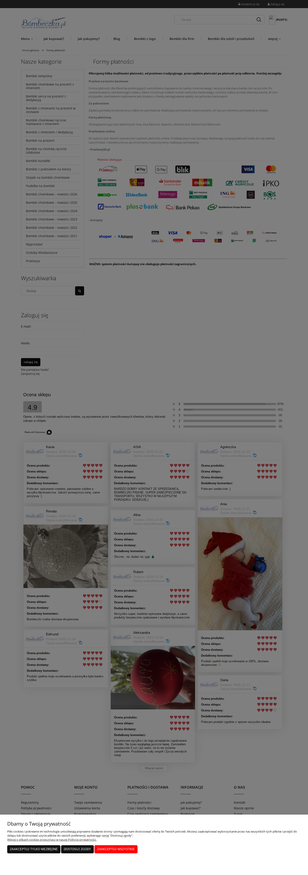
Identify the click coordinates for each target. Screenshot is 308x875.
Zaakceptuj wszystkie (116, 849)
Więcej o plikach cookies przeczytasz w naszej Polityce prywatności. (52, 840)
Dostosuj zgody (77, 849)
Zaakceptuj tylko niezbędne (34, 849)
